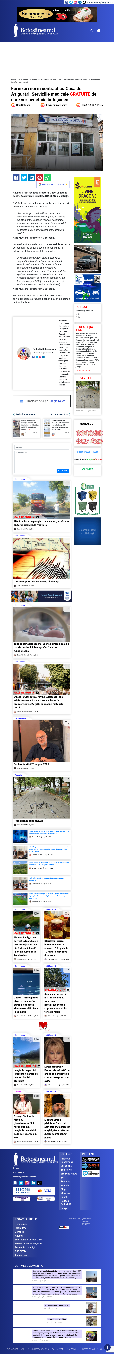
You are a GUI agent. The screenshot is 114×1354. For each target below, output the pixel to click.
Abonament (21, 1255)
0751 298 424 (18, 1173)
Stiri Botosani (23, 80)
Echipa (64, 1208)
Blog (63, 1189)
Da (79, 314)
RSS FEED (20, 1251)
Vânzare (97, 459)
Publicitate (20, 1228)
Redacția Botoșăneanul (44, 349)
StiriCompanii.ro (86, 1223)
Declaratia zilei (20, 718)
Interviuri (65, 1185)
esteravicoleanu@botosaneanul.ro (43, 353)
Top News (66, 1169)
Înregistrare (107, 2)
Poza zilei (18, 775)
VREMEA (87, 469)
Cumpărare (91, 459)
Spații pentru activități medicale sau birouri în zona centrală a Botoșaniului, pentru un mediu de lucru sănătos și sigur (60, 425)
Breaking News (69, 1173)
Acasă (13, 80)
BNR (84, 459)
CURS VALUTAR (87, 452)
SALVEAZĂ (62, 471)
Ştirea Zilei (66, 1165)
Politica (18, 1092)
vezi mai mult (84, 370)
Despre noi (21, 1224)
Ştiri (63, 1177)
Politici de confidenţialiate (29, 1243)
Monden (65, 1193)
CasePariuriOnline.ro (74, 1218)
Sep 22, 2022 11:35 (92, 105)
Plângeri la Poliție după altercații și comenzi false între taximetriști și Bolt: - (30, 425)
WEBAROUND (99, 1349)
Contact (19, 1231)
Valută (77, 459)
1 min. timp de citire (56, 105)
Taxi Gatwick (85, 1221)
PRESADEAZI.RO (86, 1218)
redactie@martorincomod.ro (24, 1177)
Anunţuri (19, 1235)
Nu (79, 317)
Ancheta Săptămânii (67, 1160)
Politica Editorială (66, 1203)
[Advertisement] (57, 58)
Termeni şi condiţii (25, 1247)
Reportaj (65, 1181)
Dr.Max (84, 1220)
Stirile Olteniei (85, 1225)
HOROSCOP (87, 423)
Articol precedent (25, 414)
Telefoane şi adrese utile (28, 1239)
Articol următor (59, 414)
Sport (64, 1197)
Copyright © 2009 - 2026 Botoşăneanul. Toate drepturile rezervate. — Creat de (57, 1349)
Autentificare (93, 2)
